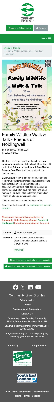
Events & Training (12, 48)
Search (42, 28)
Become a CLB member (20, 28)
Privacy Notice (27, 300)
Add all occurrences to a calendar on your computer (29, 266)
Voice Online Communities (18, 392)
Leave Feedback (41, 392)
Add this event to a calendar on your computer (31, 260)
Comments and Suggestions (27, 309)
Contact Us (27, 314)
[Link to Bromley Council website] (26, 358)
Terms (18, 396)
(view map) (19, 250)
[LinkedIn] (30, 287)
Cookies (27, 305)
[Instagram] (23, 287)
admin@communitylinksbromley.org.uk (26, 326)
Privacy (26, 396)
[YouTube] (38, 287)
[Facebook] (15, 287)
